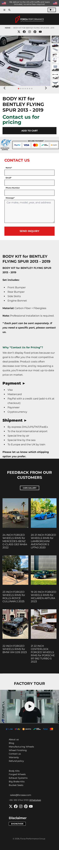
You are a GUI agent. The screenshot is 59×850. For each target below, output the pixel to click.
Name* (9, 168)
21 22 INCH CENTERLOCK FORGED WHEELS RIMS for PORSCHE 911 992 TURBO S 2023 (43, 653)
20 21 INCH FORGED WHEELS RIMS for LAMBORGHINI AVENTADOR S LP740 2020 (43, 541)
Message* (10, 198)
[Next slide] (45, 88)
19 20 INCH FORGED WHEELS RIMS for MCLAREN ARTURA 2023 (43, 596)
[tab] (18, 88)
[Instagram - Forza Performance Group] (30, 32)
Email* (8, 178)
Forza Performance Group (32, 838)
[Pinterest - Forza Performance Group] (35, 32)
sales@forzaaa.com (20, 795)
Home (7, 28)
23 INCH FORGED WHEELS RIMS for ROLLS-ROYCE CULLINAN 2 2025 (14, 596)
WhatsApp (35, 800)
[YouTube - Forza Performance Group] (40, 32)
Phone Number (13, 188)
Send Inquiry (29, 231)
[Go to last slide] (5, 88)
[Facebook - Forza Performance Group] (24, 32)
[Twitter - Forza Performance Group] (19, 32)
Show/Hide (17, 824)
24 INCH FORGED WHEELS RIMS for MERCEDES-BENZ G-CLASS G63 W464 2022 (15, 541)
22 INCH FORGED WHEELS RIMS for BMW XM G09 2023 (15, 649)
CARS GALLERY (29, 488)
